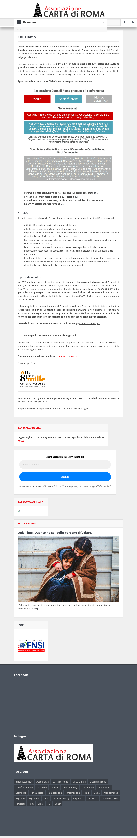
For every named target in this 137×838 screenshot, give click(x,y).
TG (49, 803)
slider (40, 803)
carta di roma (60, 781)
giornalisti (21, 792)
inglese (74, 356)
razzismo (92, 798)
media (96, 792)
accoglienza (42, 781)
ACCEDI (21, 440)
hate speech (37, 792)
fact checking (69, 787)
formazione (87, 787)
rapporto (78, 798)
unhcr (58, 803)
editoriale (42, 787)
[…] (38, 608)
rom (31, 803)
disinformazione (24, 787)
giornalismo (104, 787)
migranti (20, 798)
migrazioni (34, 798)
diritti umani (79, 781)
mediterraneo (111, 792)
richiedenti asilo (109, 798)
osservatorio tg (61, 798)
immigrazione (55, 792)
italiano (61, 356)
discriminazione (98, 781)
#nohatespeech (24, 781)
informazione (73, 792)
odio (46, 798)
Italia (86, 792)
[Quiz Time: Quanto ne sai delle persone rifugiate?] (68, 569)
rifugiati (20, 803)
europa (54, 787)
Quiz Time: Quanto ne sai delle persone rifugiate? (55, 532)
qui (95, 192)
